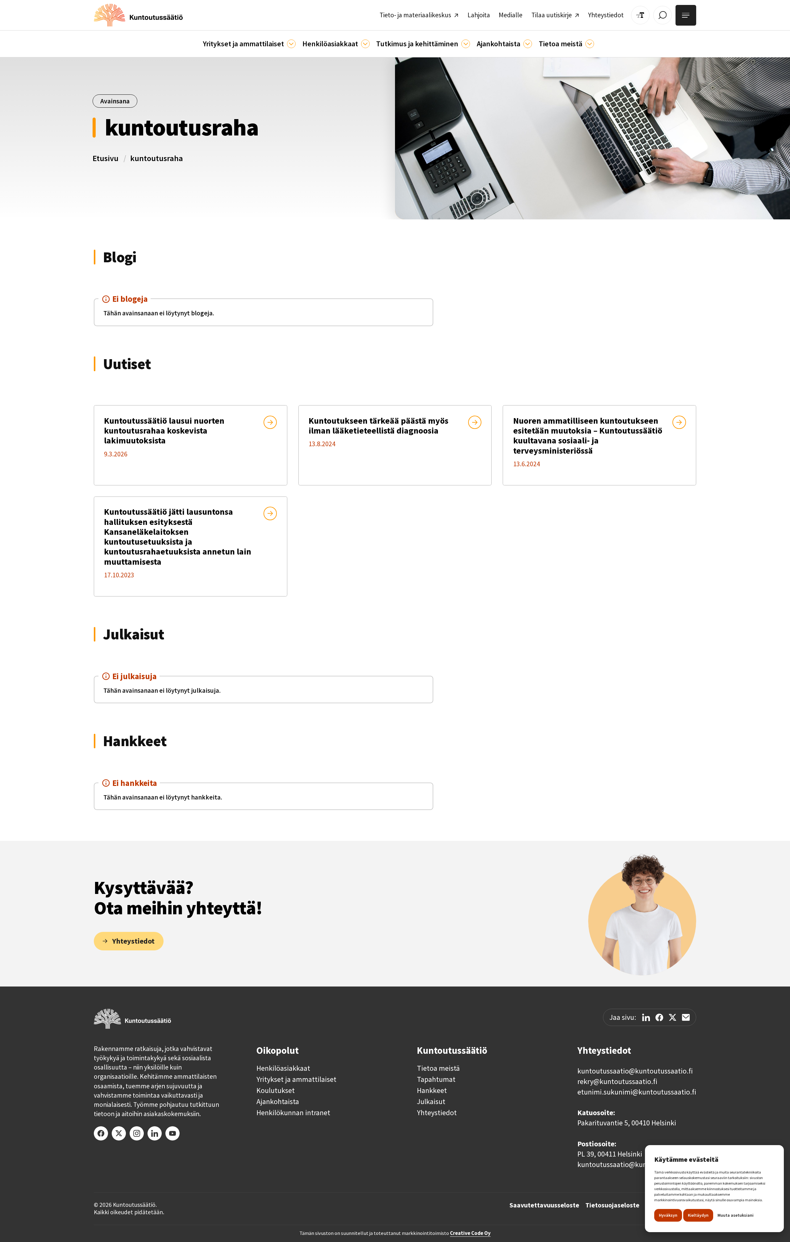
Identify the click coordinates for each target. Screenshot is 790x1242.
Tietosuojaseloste (612, 1205)
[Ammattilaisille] (291, 43)
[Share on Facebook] (659, 1017)
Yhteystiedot (437, 1112)
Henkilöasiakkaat (283, 1068)
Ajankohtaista (277, 1101)
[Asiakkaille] (365, 43)
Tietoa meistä (438, 1068)
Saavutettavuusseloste (544, 1205)
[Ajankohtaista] (465, 43)
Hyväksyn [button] (668, 1215)
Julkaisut (431, 1101)
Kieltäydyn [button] (698, 1215)
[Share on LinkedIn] (646, 1017)
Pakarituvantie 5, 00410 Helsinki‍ (626, 1123)
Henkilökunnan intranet (293, 1112)
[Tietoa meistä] (589, 43)
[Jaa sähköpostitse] (686, 1017)
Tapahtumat (436, 1079)
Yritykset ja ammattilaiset (296, 1079)
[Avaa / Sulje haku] (662, 15)
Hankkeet (432, 1090)
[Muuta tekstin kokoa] (640, 15)
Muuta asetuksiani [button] (735, 1215)
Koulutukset (275, 1090)
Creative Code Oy (470, 1233)
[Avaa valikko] (686, 15)
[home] (138, 15)
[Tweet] (672, 1017)
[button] (249, 44)
